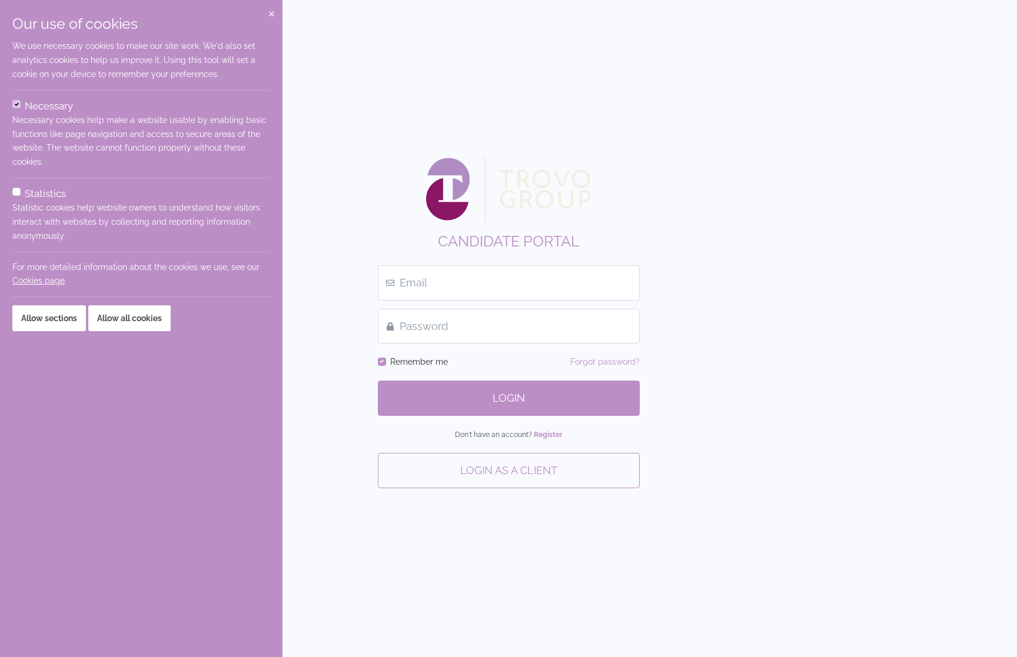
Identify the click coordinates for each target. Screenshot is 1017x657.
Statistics (45, 193)
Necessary (49, 106)
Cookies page (38, 280)
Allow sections (49, 318)
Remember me (419, 361)
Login (509, 398)
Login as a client (508, 470)
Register (548, 434)
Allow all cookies (129, 318)
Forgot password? (605, 361)
